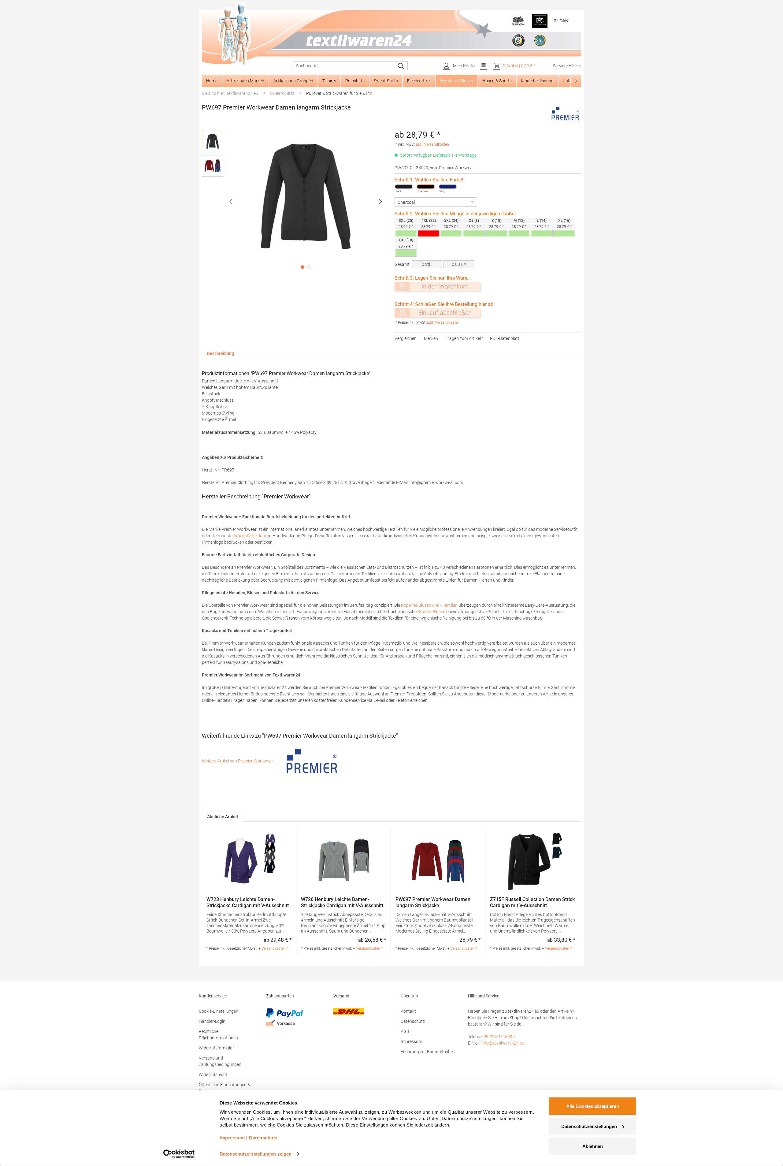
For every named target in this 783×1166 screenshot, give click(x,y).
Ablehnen (592, 1146)
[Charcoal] (426, 186)
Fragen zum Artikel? (464, 338)
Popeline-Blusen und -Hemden (429, 605)
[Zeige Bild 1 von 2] (302, 267)
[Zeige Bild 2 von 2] (309, 267)
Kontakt (408, 1011)
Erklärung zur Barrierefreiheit (428, 1051)
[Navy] (448, 186)
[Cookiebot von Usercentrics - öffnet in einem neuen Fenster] (179, 1154)
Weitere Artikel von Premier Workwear (238, 760)
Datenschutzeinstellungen (589, 1126)
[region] (295, 201)
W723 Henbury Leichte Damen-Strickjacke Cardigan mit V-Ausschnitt (247, 902)
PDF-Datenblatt (504, 338)
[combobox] (344, 65)
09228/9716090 (499, 1036)
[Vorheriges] (231, 201)
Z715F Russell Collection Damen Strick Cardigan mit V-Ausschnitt (532, 902)
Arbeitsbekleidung (250, 535)
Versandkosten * (275, 948)
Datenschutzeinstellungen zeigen (255, 1154)
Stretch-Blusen (431, 611)
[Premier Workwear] (564, 114)
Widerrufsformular (216, 1047)
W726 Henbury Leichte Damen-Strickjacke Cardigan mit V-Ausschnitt (342, 902)
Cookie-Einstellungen (218, 1011)
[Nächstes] (380, 201)
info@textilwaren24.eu (502, 1043)
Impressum (411, 1041)
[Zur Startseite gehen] (391, 34)
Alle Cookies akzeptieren (592, 1106)
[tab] (220, 353)
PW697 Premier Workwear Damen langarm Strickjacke (432, 902)
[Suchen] (401, 65)
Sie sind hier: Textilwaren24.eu (230, 93)
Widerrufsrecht (213, 1074)
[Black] (404, 186)
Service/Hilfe (565, 65)
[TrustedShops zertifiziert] (518, 40)
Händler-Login (212, 1021)
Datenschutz (413, 1021)
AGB (405, 1031)
